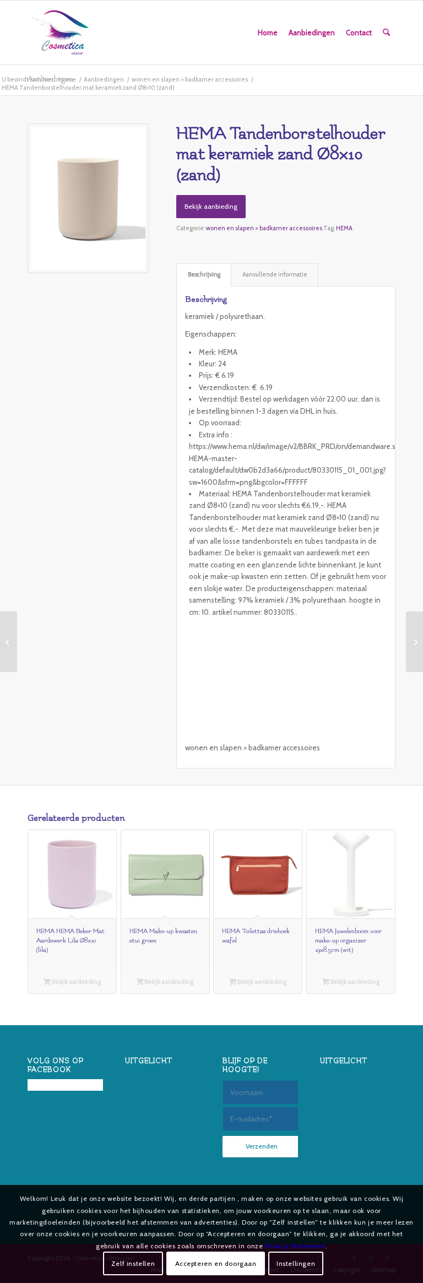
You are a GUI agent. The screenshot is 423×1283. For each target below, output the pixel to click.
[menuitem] (267, 32)
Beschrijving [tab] (204, 274)
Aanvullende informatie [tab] (274, 274)
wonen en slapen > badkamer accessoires (264, 228)
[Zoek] (386, 32)
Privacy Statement (295, 1246)
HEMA (344, 228)
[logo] (59, 32)
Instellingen (295, 1263)
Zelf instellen (133, 1263)
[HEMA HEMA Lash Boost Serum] (8, 641)
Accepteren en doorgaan (216, 1263)
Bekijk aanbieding (211, 206)
